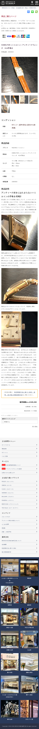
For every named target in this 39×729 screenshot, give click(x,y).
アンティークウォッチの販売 (14, 469)
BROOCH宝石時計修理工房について (11, 540)
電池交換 (4, 448)
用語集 (3, 528)
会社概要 (4, 544)
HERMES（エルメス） (8, 492)
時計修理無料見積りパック (13, 465)
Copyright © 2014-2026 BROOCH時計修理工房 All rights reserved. (19, 726)
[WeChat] (36, 12)
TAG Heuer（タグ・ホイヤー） (10, 508)
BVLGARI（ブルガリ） (8, 496)
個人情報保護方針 (6, 552)
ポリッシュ (5, 452)
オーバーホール (6, 445)
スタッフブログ (6, 516)
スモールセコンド (11, 306)
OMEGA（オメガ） (7, 485)
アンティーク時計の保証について (11, 520)
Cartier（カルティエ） (8, 489)
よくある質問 (5, 524)
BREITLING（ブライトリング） (10, 504)
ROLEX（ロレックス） (8, 481)
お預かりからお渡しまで (8, 472)
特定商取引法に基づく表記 (9, 548)
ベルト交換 (5, 456)
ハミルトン (21, 212)
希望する (7, 422)
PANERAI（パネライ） (8, 500)
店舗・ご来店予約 (6, 531)
